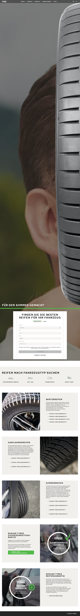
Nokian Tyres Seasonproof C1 (21, 466)
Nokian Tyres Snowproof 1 (58, 413)
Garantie (29, 1)
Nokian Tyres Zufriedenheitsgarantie (19, 552)
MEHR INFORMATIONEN (56, 595)
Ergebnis (41, 351)
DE (73, 1)
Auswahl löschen (40, 355)
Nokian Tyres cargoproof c (59, 514)
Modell (20, 335)
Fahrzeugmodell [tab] (37, 321)
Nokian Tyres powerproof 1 (58, 501)
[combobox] (40, 327)
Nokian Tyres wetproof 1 (58, 509)
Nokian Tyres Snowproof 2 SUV (60, 419)
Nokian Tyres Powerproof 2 (59, 505)
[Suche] (76, 1)
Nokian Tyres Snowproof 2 (58, 416)
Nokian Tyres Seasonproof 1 (21, 458)
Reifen (22, 1)
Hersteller (20, 325)
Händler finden (46, 1)
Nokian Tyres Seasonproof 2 (21, 462)
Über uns (37, 1)
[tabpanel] (40, 341)
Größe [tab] (45, 321)
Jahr (19, 330)
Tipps (55, 1)
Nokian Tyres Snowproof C (58, 422)
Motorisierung (21, 341)
